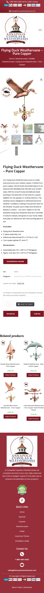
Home (11, 59)
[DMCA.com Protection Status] (22, 490)
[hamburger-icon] (40, 30)
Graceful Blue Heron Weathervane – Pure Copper (10, 407)
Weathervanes (22, 59)
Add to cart (27, 304)
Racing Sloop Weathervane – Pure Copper (10, 365)
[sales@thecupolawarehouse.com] (22, 565)
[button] (41, 79)
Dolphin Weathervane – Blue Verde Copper (33, 365)
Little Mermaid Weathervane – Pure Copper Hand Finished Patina (33, 408)
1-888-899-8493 (22, 559)
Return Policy (17, 587)
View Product (10, 375)
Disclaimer (28, 587)
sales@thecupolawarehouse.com (22, 570)
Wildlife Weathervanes (33, 276)
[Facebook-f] (22, 500)
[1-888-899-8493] (22, 554)
